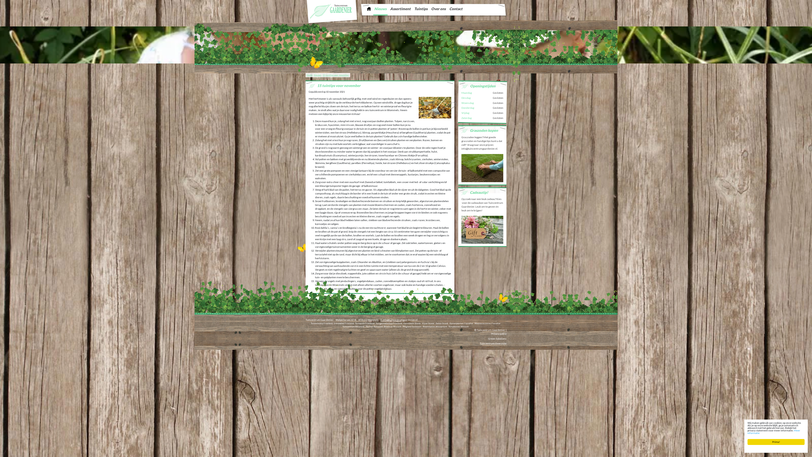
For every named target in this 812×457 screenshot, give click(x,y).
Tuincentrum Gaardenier (319, 319)
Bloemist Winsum (392, 326)
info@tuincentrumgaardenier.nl (400, 319)
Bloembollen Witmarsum (435, 326)
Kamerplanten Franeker (461, 323)
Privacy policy (498, 333)
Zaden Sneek (442, 323)
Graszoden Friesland (344, 323)
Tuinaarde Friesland (364, 323)
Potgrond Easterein (412, 326)
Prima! (776, 441)
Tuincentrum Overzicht (493, 343)
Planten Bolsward (374, 326)
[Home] (369, 8)
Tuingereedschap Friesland (389, 323)
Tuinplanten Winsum (459, 326)
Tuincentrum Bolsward (353, 326)
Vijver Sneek (428, 323)
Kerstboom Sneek (412, 323)
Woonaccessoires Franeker (488, 323)
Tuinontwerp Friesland (322, 323)
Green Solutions (497, 338)
